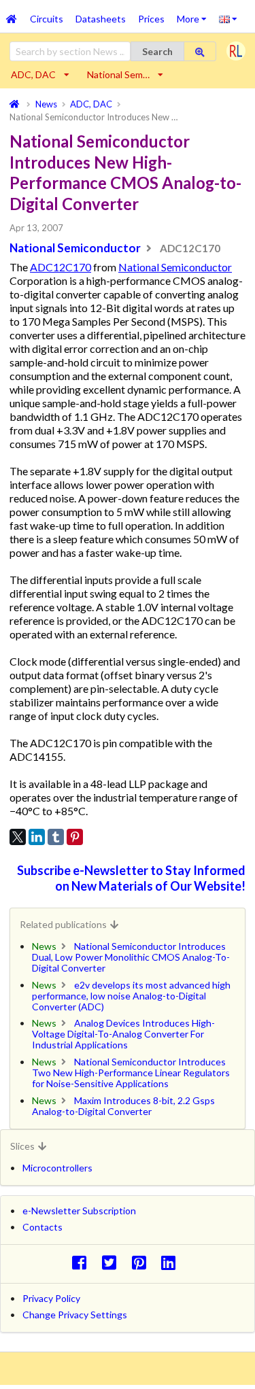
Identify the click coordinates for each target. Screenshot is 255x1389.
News (44, 946)
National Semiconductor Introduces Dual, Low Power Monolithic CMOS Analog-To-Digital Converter (131, 957)
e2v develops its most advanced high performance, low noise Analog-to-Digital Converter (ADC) (131, 995)
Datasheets (100, 18)
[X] (18, 837)
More (195, 14)
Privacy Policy (51, 1298)
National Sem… (118, 74)
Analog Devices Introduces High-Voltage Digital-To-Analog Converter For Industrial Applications (123, 1033)
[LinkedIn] (37, 837)
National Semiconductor (75, 248)
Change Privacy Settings (74, 1314)
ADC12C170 (60, 266)
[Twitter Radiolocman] (112, 1262)
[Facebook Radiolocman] (82, 1262)
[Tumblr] (56, 837)
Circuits (46, 18)
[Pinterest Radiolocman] (142, 1262)
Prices (151, 18)
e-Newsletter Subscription (79, 1210)
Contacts (42, 1227)
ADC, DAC (33, 74)
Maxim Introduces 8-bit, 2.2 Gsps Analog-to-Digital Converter (123, 1106)
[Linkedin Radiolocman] (172, 1262)
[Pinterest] (75, 837)
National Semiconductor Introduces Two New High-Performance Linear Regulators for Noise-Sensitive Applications (131, 1072)
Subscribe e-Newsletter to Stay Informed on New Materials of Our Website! (131, 878)
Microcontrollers (57, 1167)
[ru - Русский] (228, 18)
